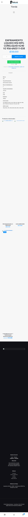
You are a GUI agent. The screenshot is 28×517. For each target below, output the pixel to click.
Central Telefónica (14, 474)
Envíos (14, 475)
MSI (16, 64)
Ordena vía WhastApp (14, 61)
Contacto (14, 473)
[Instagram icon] (15, 507)
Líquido (21, 66)
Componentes (11, 66)
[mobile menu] (26, 2)
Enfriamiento (16, 66)
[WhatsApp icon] (12, 507)
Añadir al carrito (19, 56)
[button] (14, 61)
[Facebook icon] (14, 507)
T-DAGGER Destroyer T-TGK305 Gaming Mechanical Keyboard (8, 335)
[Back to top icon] (14, 501)
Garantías (14, 477)
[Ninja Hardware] (14, 2)
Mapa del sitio (14, 478)
